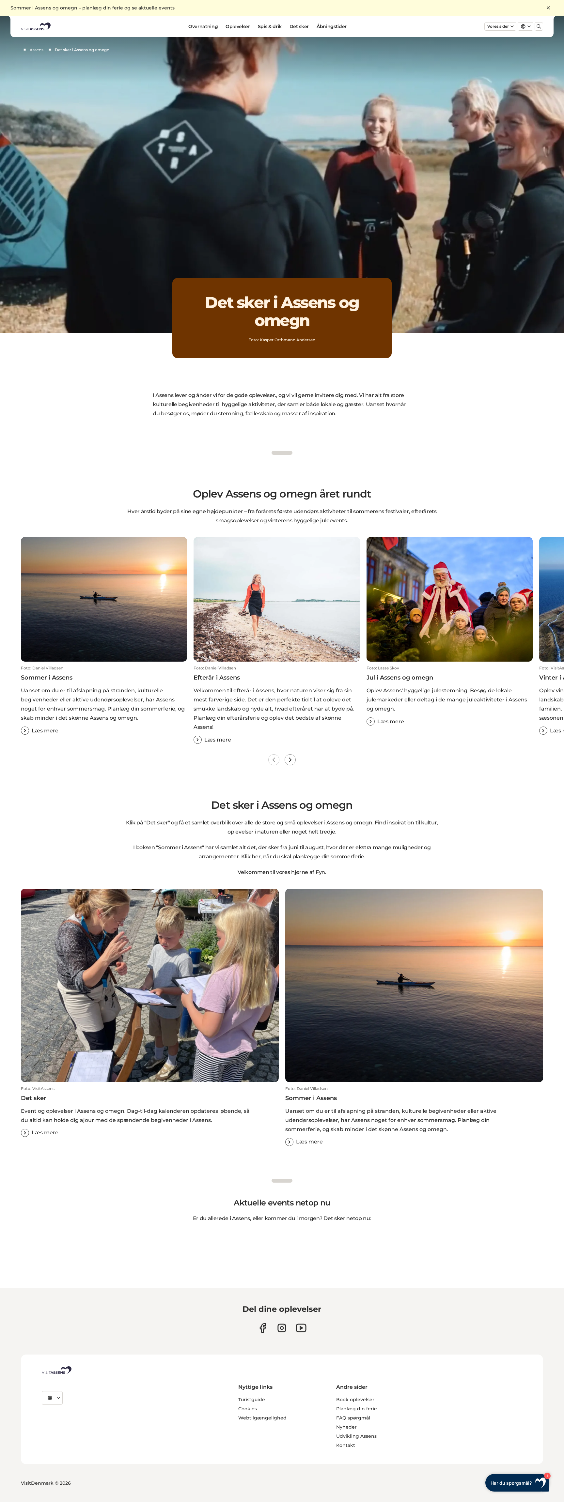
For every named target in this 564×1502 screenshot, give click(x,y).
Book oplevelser (355, 1399)
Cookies (247, 1409)
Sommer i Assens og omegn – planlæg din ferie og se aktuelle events (92, 8)
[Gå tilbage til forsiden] (36, 26)
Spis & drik (270, 26)
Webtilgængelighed (262, 1418)
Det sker (299, 26)
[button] (104, 700)
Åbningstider (332, 26)
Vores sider (498, 26)
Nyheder (346, 1427)
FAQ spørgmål (353, 1418)
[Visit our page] (262, 1328)
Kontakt (345, 1445)
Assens (36, 49)
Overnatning (203, 26)
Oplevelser (238, 26)
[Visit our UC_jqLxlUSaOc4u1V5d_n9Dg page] (301, 1328)
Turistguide (251, 1399)
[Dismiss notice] (548, 8)
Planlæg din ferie (356, 1409)
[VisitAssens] (56, 1370)
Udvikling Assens (356, 1436)
